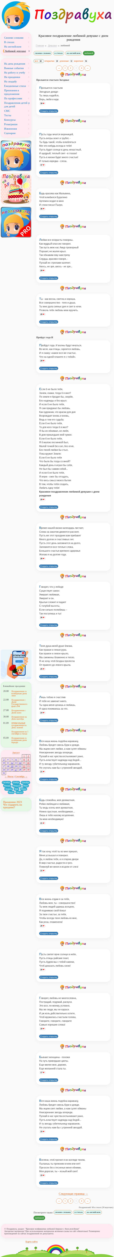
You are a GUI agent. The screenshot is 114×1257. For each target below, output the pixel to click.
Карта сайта (32, 1241)
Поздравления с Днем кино (18, 711)
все (38, 61)
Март (25, 786)
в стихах (58, 53)
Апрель (8, 789)
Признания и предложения (11, 92)
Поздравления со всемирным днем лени (19, 693)
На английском (12, 46)
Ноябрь (16, 782)
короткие (80, 61)
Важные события (14, 68)
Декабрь (25, 782)
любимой (88, 53)
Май (16, 789)
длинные (66, 61)
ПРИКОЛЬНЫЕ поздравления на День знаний (18, 725)
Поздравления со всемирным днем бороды (19, 740)
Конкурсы (10, 119)
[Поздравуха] (16, 15)
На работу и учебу (14, 72)
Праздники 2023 (12, 802)
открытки (51, 61)
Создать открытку (48, 111)
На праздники (12, 77)
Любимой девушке (15, 51)
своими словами (43, 53)
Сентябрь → (21, 776)
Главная (40, 45)
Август (16, 752)
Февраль (17, 786)
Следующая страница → (73, 1193)
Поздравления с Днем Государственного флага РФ (19, 703)
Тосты (7, 115)
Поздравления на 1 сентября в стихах (19, 732)
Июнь (23, 789)
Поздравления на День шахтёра (19, 718)
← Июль (9, 776)
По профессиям (13, 98)
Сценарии (10, 133)
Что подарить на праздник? (12, 806)
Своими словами (13, 37)
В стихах (9, 42)
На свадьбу (10, 81)
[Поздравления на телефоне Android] (16, 664)
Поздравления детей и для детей (17, 104)
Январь (7, 786)
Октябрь (6, 782)
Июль (11, 792)
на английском (73, 53)
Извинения (10, 128)
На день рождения (14, 63)
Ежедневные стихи (15, 85)
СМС (7, 110)
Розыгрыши (11, 124)
